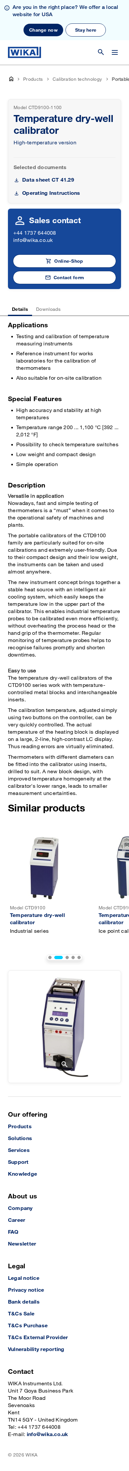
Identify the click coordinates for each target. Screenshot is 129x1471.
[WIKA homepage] (24, 52)
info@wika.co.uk (33, 240)
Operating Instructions (51, 193)
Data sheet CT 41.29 (48, 180)
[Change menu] (114, 52)
